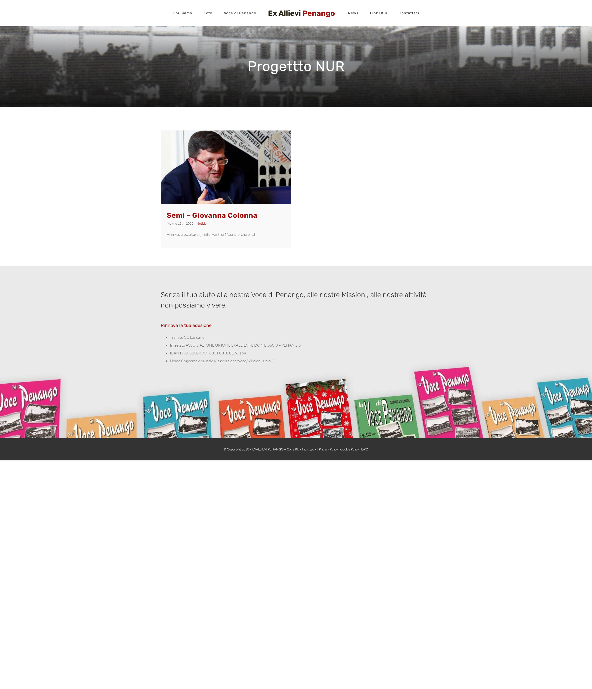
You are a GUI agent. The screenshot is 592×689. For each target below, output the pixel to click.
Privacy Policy (328, 449)
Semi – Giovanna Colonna (212, 215)
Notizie (202, 223)
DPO (364, 449)
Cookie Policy (349, 449)
